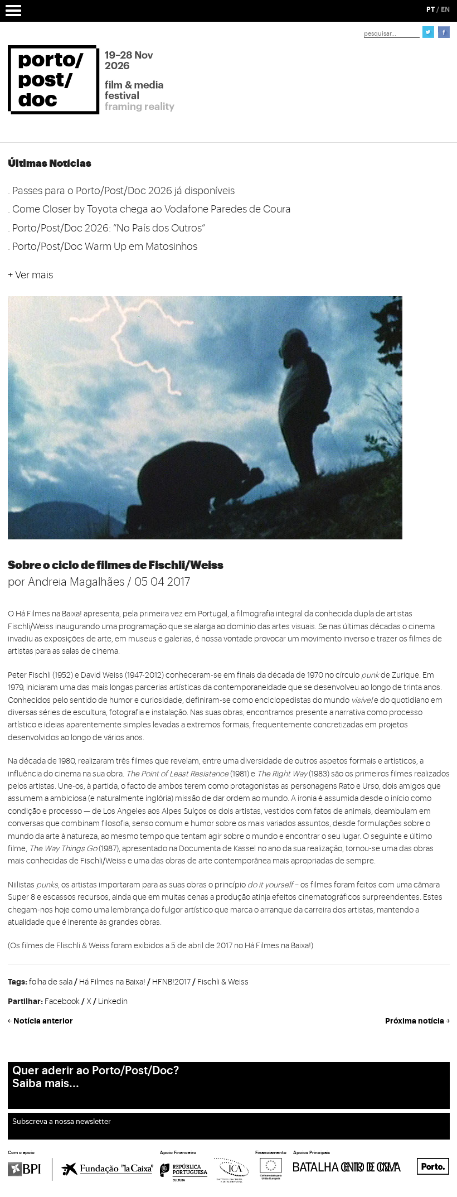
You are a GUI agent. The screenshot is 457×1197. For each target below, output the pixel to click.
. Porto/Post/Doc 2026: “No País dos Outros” (106, 228)
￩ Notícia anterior (40, 1021)
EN (445, 9)
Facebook (62, 1002)
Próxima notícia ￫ (417, 1021)
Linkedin (113, 1002)
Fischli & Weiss (223, 982)
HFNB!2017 (171, 982)
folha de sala (50, 982)
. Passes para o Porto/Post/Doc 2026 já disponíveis (121, 191)
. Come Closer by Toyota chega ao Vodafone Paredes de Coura (149, 209)
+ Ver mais (30, 275)
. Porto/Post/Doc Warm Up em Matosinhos (102, 247)
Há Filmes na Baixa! (112, 982)
